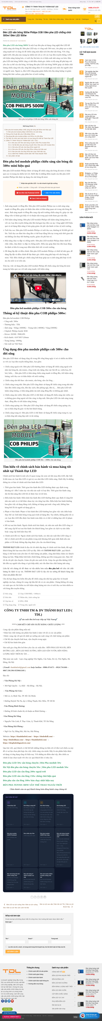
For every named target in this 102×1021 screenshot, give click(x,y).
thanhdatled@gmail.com (20, 667)
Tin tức (45, 19)
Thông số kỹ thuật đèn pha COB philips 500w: (19, 134)
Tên (7, 938)
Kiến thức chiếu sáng (57, 19)
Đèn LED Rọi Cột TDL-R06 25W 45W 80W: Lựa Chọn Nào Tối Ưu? (92, 156)
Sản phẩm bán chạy (58, 1008)
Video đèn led (69, 19)
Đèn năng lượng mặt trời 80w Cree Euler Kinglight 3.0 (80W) (92, 970)
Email (30, 938)
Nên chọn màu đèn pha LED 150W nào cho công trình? (91, 135)
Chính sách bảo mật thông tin (38, 980)
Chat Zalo (7, 1009)
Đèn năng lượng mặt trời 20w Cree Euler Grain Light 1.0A (92, 1003)
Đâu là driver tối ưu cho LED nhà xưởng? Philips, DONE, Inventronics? (92, 196)
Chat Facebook (9, 1013)
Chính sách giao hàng (35, 1)
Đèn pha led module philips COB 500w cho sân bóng (24, 132)
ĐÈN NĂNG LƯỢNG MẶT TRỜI (62, 986)
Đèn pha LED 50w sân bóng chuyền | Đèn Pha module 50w (29, 143)
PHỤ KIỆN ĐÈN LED (58, 1001)
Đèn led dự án (56, 1005)
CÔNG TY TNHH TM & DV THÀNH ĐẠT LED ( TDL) (21, 140)
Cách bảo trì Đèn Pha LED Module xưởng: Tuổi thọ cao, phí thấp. (92, 62)
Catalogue (85, 19)
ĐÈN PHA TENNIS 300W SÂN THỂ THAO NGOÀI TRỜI (27, 153)
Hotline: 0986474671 (11, 1017)
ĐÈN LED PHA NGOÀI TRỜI (61, 975)
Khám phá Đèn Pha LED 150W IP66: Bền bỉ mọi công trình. (92, 165)
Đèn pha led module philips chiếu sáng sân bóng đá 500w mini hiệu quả (27, 129)
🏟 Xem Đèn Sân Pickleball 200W (28, 193)
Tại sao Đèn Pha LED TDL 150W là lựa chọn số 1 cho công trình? (92, 105)
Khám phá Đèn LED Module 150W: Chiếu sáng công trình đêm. (92, 207)
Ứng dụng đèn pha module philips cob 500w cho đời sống (23, 136)
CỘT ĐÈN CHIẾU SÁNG (60, 994)
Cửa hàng (39, 19)
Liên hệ (78, 19)
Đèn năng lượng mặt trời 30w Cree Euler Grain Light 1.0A (92, 992)
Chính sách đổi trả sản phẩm (38, 971)
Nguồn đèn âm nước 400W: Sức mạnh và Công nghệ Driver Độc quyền (92, 85)
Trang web (54, 938)
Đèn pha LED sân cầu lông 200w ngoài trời (24, 147)
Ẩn (34, 126)
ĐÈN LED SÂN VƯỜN (59, 990)
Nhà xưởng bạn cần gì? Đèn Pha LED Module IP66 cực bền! (91, 145)
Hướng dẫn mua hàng (35, 984)
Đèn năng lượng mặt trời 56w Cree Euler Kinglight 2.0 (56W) (92, 981)
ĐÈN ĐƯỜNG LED (58, 979)
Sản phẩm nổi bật (13, 156)
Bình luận (8, 922)
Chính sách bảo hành (35, 977)
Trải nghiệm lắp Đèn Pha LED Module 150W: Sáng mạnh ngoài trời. (91, 74)
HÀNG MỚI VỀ (57, 972)
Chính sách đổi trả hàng (21, 1)
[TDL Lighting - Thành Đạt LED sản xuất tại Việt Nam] (10, 9)
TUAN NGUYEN (22, 40)
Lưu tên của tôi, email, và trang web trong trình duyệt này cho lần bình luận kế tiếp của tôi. (36, 947)
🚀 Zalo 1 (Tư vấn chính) (51, 193)
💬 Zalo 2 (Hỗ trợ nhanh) (38, 198)
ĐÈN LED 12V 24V (58, 997)
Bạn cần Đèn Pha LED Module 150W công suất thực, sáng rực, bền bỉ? (91, 185)
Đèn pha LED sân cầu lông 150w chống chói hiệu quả (27, 149)
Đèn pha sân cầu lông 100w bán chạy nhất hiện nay (27, 151)
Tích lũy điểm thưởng (7, 1)
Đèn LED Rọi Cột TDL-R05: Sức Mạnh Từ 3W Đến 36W (92, 127)
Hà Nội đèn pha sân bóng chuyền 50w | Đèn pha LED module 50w (31, 145)
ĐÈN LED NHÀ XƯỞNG (59, 983)
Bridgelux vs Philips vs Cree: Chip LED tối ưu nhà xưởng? (91, 174)
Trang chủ (30, 19)
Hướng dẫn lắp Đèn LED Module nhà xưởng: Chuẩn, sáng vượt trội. (91, 94)
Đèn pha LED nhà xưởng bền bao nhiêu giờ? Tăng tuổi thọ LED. (91, 117)
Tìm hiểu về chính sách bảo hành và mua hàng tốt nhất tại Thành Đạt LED (28, 138)
